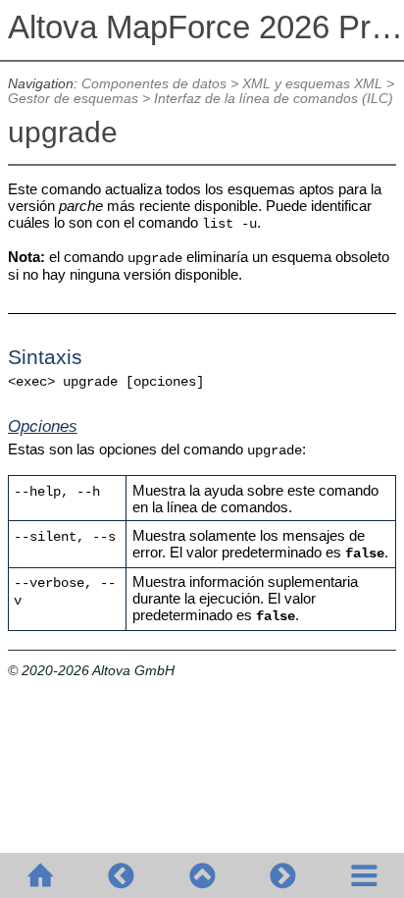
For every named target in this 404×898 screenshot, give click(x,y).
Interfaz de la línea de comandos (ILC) (273, 98)
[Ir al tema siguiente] (282, 875)
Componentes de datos (154, 84)
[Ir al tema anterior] (120, 875)
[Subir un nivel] (202, 875)
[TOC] (364, 875)
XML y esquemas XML (312, 84)
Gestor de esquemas (73, 98)
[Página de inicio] (40, 875)
